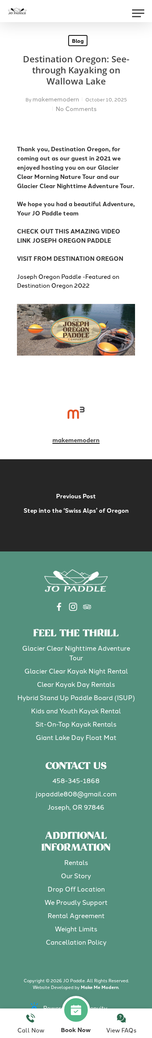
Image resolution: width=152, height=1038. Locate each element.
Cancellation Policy (76, 942)
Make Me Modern (99, 987)
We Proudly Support (76, 902)
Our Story (76, 875)
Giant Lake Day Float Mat (76, 737)
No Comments (76, 108)
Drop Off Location (76, 888)
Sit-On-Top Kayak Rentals (76, 724)
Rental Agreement (76, 915)
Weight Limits (76, 928)
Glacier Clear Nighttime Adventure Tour (76, 652)
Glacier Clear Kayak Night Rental (76, 670)
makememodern (55, 99)
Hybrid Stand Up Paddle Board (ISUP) (76, 697)
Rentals (76, 862)
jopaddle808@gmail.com (76, 793)
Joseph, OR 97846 (76, 807)
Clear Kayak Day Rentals (76, 684)
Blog (78, 40)
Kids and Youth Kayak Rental (76, 710)
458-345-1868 (76, 780)
